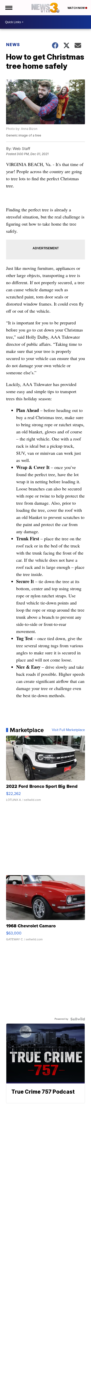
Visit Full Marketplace (68, 730)
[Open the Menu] (8, 7)
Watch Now (76, 7)
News (13, 44)
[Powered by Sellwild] (77, 1019)
